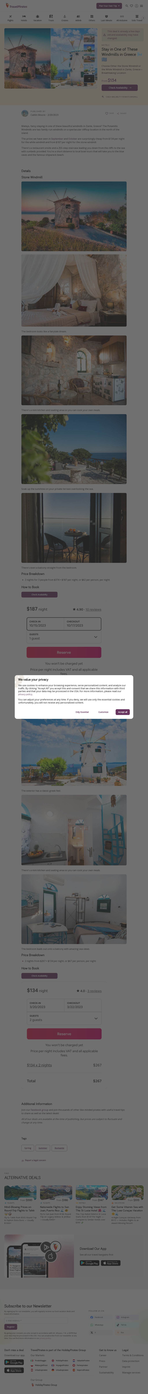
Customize (103, 712)
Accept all (122, 712)
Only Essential (82, 712)
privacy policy (25, 694)
